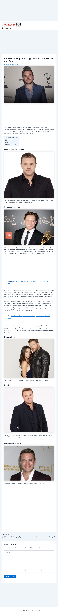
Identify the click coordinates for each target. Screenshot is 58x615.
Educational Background (11, 137)
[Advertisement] (29, 10)
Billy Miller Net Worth (11, 144)
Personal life (9, 140)
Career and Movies (10, 139)
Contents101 (7, 28)
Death (7, 142)
